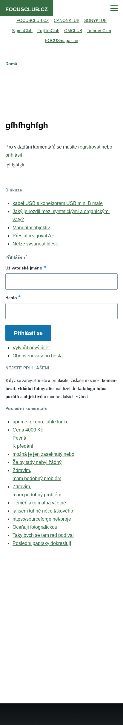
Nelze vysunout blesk (35, 243)
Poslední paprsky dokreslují (42, 543)
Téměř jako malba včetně (39, 502)
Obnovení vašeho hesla (38, 355)
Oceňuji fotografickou (35, 527)
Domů (11, 63)
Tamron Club (99, 30)
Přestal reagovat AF (33, 235)
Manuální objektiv (31, 227)
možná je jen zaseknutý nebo (43, 454)
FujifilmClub (48, 30)
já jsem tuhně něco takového (43, 510)
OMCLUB (73, 30)
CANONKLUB (66, 20)
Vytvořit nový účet (31, 347)
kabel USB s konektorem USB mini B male (58, 203)
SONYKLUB (95, 20)
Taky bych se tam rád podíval (43, 535)
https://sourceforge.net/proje (42, 519)
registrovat (89, 146)
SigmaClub (22, 30)
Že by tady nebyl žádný (37, 462)
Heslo (11, 297)
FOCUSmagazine (61, 40)
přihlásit (13, 155)
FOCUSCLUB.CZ (26, 9)
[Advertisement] (61, 92)
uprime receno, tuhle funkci (41, 421)
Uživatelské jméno (23, 268)
